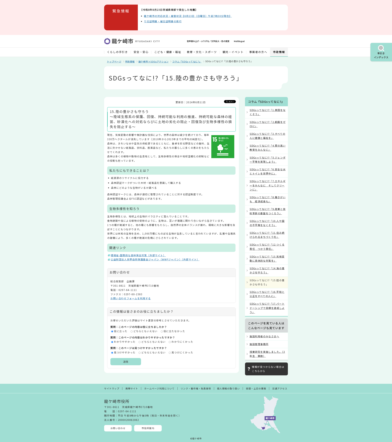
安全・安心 (141, 52)
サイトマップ (111, 388)
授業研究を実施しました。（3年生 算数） (267, 354)
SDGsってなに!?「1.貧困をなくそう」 (268, 112)
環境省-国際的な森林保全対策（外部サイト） (138, 255)
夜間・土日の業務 (256, 388)
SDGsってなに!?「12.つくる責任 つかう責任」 (267, 246)
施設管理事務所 (259, 344)
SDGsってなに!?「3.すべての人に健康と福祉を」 (267, 136)
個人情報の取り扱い (228, 388)
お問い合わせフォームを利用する (130, 298)
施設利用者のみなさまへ (264, 336)
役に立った (120, 331)
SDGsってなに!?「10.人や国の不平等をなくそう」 (267, 223)
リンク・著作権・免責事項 (196, 388)
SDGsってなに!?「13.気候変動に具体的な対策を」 (267, 258)
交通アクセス (279, 388)
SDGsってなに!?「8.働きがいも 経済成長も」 (268, 199)
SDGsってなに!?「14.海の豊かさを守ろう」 (267, 270)
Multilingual (239, 41)
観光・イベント (233, 52)
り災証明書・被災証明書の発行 (163, 21)
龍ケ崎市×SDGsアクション (153, 61)
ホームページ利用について (159, 388)
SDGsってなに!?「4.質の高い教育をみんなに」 (268, 148)
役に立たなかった (174, 331)
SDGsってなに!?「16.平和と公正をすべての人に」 (267, 294)
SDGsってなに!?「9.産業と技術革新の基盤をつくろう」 (268, 211)
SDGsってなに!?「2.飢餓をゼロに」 (268, 124)
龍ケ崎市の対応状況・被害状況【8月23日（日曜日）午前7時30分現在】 (188, 16)
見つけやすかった (125, 352)
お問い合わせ (118, 428)
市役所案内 (148, 428)
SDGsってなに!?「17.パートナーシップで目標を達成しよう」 (267, 308)
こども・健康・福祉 (167, 52)
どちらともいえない (145, 331)
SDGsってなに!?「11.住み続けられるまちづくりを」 (267, 235)
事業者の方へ (258, 52)
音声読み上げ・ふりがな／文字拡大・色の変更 (208, 41)
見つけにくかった (182, 352)
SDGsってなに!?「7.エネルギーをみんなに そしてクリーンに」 (268, 185)
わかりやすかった (125, 341)
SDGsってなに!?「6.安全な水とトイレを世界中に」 (268, 171)
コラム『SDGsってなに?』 (187, 61)
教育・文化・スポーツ (202, 52)
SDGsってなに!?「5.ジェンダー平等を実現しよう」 (268, 159)
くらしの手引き (117, 52)
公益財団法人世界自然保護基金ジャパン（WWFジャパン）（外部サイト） (155, 259)
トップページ (114, 61)
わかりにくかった (182, 341)
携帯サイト (131, 388)
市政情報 (279, 52)
